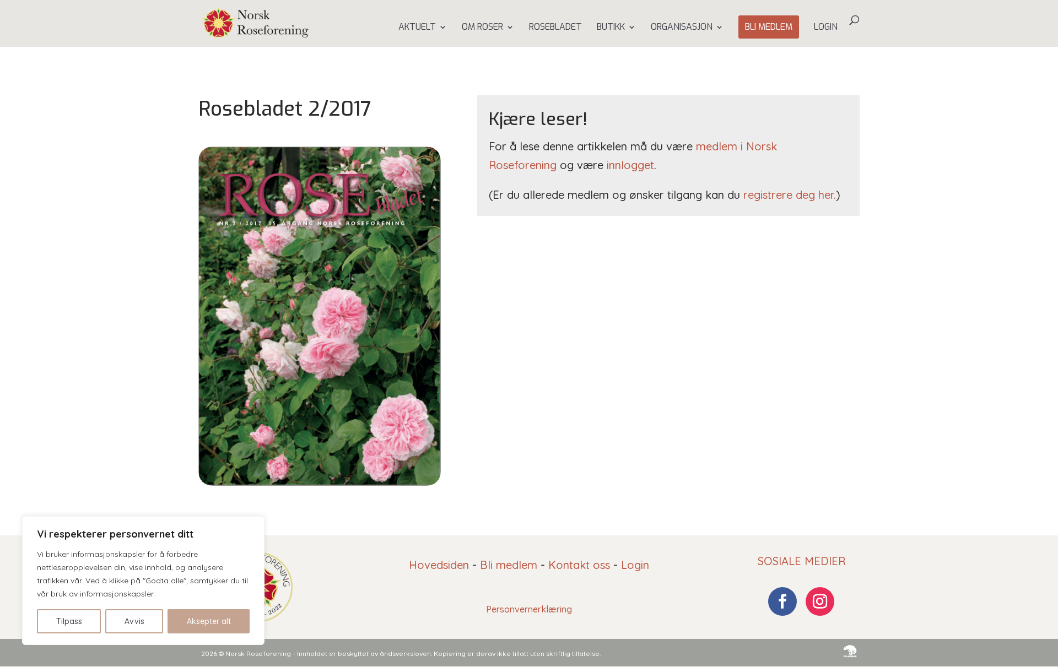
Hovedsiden (439, 565)
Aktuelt (417, 27)
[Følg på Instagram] (820, 601)
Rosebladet (555, 27)
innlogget (630, 165)
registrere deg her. (789, 195)
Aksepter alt (209, 621)
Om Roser (482, 27)
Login (826, 27)
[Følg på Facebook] (782, 601)
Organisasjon (681, 27)
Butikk (611, 27)
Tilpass (69, 621)
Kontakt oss (579, 565)
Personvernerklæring (529, 609)
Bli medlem (768, 26)
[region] (143, 580)
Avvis (134, 621)
